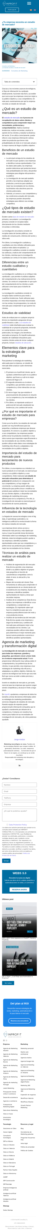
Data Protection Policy (18, 825)
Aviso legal (24, 1143)
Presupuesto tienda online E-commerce (9, 1093)
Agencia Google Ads (27, 1061)
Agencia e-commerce (10, 1101)
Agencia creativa (26, 1057)
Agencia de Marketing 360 (28, 1090)
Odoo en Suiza (8, 1114)
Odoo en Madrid (8, 1159)
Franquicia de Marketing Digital (8, 1105)
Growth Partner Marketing (26, 1106)
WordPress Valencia (27, 1098)
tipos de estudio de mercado (23, 217)
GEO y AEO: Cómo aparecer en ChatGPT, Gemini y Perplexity (19, 938)
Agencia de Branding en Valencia (27, 1066)
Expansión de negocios (28, 1094)
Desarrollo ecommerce (10, 1097)
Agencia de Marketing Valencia (10, 1055)
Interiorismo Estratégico (7, 1118)
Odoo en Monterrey (9, 1173)
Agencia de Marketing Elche (10, 1066)
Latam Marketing (8, 1088)
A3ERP (5, 1177)
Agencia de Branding (27, 1076)
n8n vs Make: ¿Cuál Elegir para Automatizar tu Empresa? (17, 977)
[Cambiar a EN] (35, 9)
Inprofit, (7, 694)
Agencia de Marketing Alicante (10, 1049)
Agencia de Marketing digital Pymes (28, 1081)
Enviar (6, 861)
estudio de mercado (12, 118)
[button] (34, 82)
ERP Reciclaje (7, 1184)
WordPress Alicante (27, 1102)
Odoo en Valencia (9, 1148)
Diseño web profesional (24, 1053)
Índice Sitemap (8, 1210)
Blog (22, 1128)
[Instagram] (6, 1040)
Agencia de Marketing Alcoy (10, 1078)
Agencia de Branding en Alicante (27, 1071)
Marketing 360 (25, 1085)
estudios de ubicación (23, 343)
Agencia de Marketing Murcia (10, 1061)
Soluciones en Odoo (9, 1128)
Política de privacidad (27, 1147)
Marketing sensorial (27, 1048)
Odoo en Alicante (8, 1145)
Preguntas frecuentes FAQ (28, 1139)
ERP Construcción (9, 1180)
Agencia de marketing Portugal (10, 1083)
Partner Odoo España (10, 1170)
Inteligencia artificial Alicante (9, 1200)
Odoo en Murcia (8, 1152)
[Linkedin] (19, 765)
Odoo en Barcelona (9, 1163)
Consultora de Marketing (8, 66)
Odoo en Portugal (9, 1166)
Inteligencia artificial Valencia (9, 1194)
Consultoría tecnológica (7, 1137)
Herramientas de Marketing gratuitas (27, 1133)
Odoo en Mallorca (9, 1155)
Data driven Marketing (10, 1110)
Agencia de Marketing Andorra (10, 1072)
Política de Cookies (27, 1150)
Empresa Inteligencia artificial (10, 1189)
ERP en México (8, 1141)
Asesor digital (7, 1132)
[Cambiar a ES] (31, 9)
